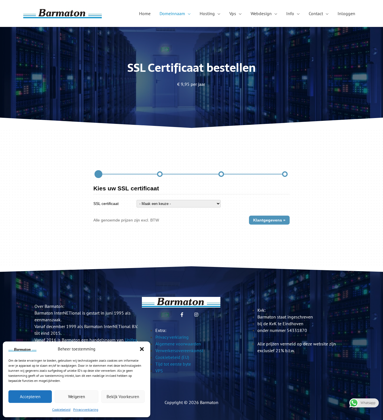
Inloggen (346, 13)
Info (290, 13)
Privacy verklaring (172, 337)
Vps (232, 13)
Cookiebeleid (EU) (172, 357)
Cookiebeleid (61, 409)
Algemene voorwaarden (178, 344)
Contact (316, 13)
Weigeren (76, 396)
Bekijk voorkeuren (123, 396)
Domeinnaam (172, 13)
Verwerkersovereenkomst (179, 350)
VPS (159, 370)
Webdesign (261, 13)
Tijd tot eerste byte (173, 364)
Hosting (207, 13)
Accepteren (30, 396)
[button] (142, 349)
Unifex (131, 340)
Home (145, 13)
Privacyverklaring (85, 409)
